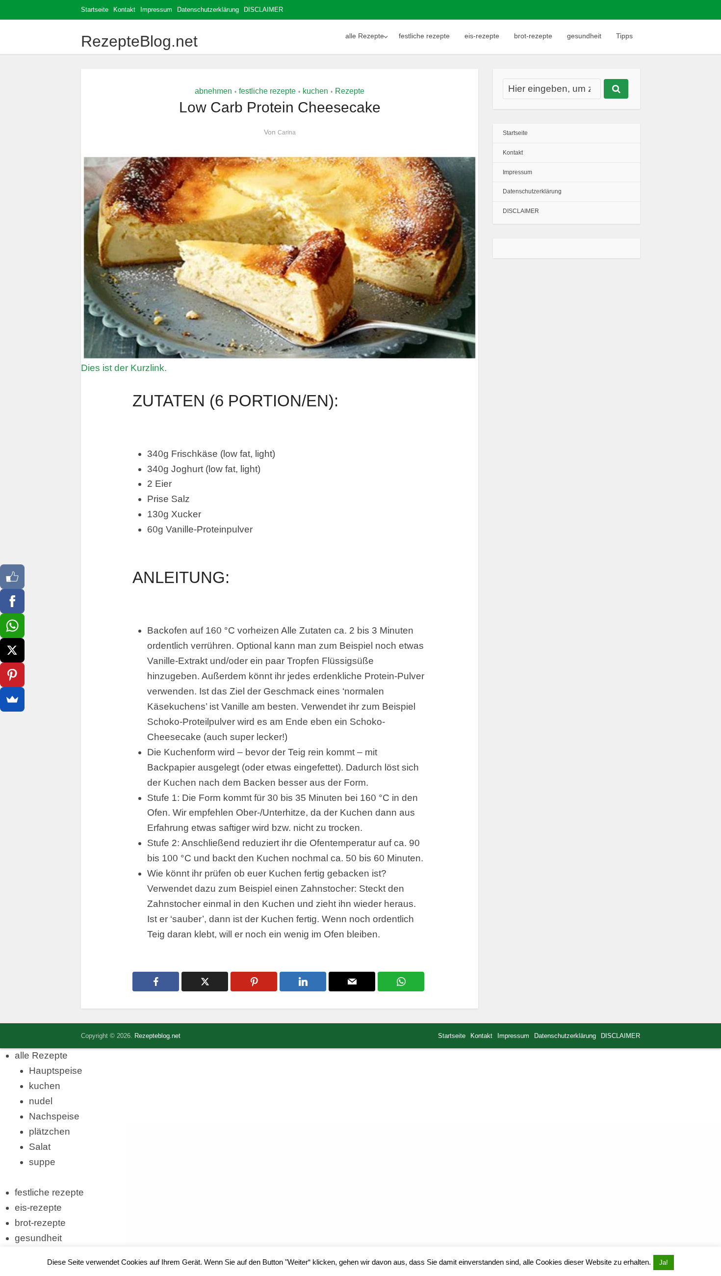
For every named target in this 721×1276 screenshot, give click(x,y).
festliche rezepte (424, 36)
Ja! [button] (663, 1262)
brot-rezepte (533, 36)
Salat (40, 1147)
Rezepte (349, 91)
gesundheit (584, 36)
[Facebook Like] (12, 576)
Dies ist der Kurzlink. (124, 368)
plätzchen (49, 1131)
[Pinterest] (12, 675)
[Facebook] (12, 601)
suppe (42, 1162)
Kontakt (124, 9)
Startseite (94, 9)
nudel (40, 1101)
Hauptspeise (55, 1070)
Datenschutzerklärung (208, 9)
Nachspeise (54, 1116)
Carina (287, 132)
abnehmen (213, 91)
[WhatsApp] (12, 625)
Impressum (156, 9)
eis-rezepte (481, 36)
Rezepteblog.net (157, 1035)
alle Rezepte (364, 36)
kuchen (315, 91)
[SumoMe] (12, 699)
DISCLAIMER (263, 9)
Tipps (624, 36)
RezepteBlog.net (139, 41)
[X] (12, 650)
